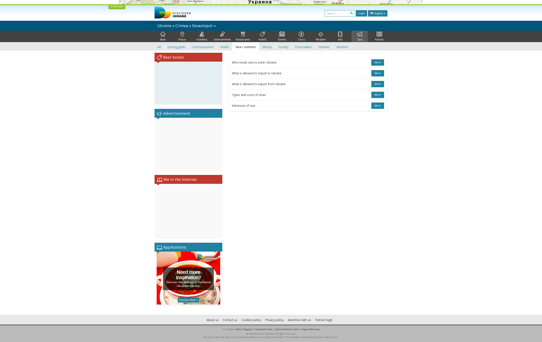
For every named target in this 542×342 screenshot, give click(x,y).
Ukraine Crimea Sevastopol (185, 25)
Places (182, 39)
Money (267, 47)
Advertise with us (299, 320)
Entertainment (222, 39)
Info (340, 39)
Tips (359, 39)
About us (212, 320)
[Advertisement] (188, 144)
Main (163, 39)
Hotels (262, 39)
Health (224, 47)
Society (283, 47)
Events (282, 39)
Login (361, 13)
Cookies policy (251, 320)
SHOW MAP (117, 6)
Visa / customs (246, 47)
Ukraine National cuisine (287, 329)
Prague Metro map (311, 329)
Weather (321, 39)
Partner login (324, 320)
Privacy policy (274, 320)
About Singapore (244, 329)
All (159, 47)
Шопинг (324, 47)
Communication (203, 47)
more (378, 62)
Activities (201, 39)
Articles (379, 39)
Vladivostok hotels (263, 329)
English (378, 13)
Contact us (230, 320)
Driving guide (176, 47)
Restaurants (243, 39)
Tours (301, 39)
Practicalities (303, 47)
